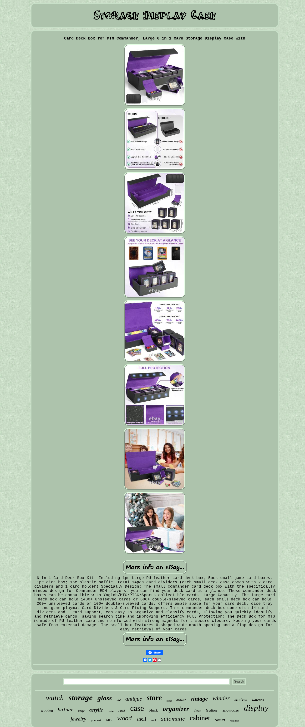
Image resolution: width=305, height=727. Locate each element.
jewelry (78, 719)
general (96, 720)
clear (197, 710)
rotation (234, 720)
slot (119, 700)
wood (124, 718)
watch (55, 697)
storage (81, 697)
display (256, 707)
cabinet (200, 718)
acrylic (96, 709)
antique (133, 699)
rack (121, 710)
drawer (181, 700)
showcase (231, 710)
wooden (47, 710)
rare (109, 719)
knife (81, 710)
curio (111, 711)
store (154, 697)
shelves (240, 699)
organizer (176, 708)
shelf (141, 719)
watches (258, 700)
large (169, 700)
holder (65, 710)
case (137, 708)
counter (220, 720)
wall (153, 720)
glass (104, 698)
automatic (173, 718)
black (153, 710)
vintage (199, 699)
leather (212, 710)
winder (221, 698)
